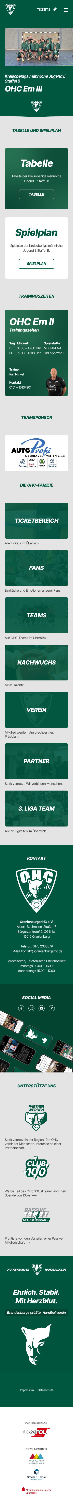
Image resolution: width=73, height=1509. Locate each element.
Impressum (27, 1390)
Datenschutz (45, 1390)
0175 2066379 (43, 946)
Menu (65, 10)
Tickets (43, 9)
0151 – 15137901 (20, 387)
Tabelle (36, 194)
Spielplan (36, 263)
